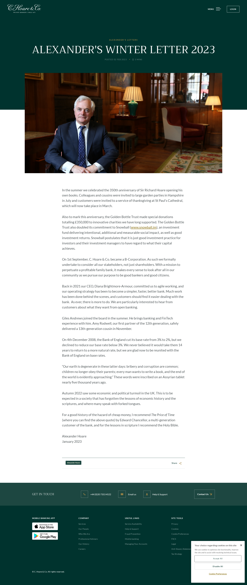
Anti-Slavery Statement (181, 549)
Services (82, 524)
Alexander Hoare (73, 463)
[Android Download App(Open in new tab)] (45, 536)
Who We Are (84, 534)
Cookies (175, 529)
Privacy (174, 524)
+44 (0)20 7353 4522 (100, 494)
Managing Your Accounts (136, 544)
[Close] (241, 545)
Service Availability (133, 524)
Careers (81, 549)
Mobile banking (132, 539)
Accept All (218, 559)
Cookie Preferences (180, 534)
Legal (173, 544)
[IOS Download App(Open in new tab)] (45, 526)
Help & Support (160, 494)
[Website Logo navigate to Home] (24, 8)
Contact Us (203, 494)
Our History (83, 544)
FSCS (173, 539)
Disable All (218, 566)
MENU (211, 9)
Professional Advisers (88, 539)
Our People (83, 529)
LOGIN (233, 9)
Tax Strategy (176, 554)
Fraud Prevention (133, 534)
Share (174, 463)
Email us (132, 494)
